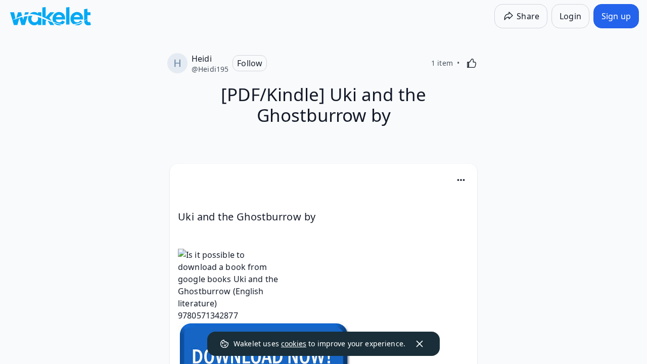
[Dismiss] (419, 344)
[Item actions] (461, 180)
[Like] (472, 63)
